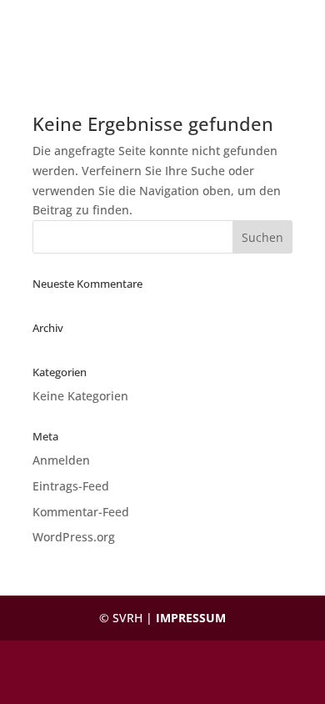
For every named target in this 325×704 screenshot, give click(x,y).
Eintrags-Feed (70, 486)
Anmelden (61, 460)
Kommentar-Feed (80, 512)
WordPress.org (73, 537)
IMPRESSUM (191, 618)
